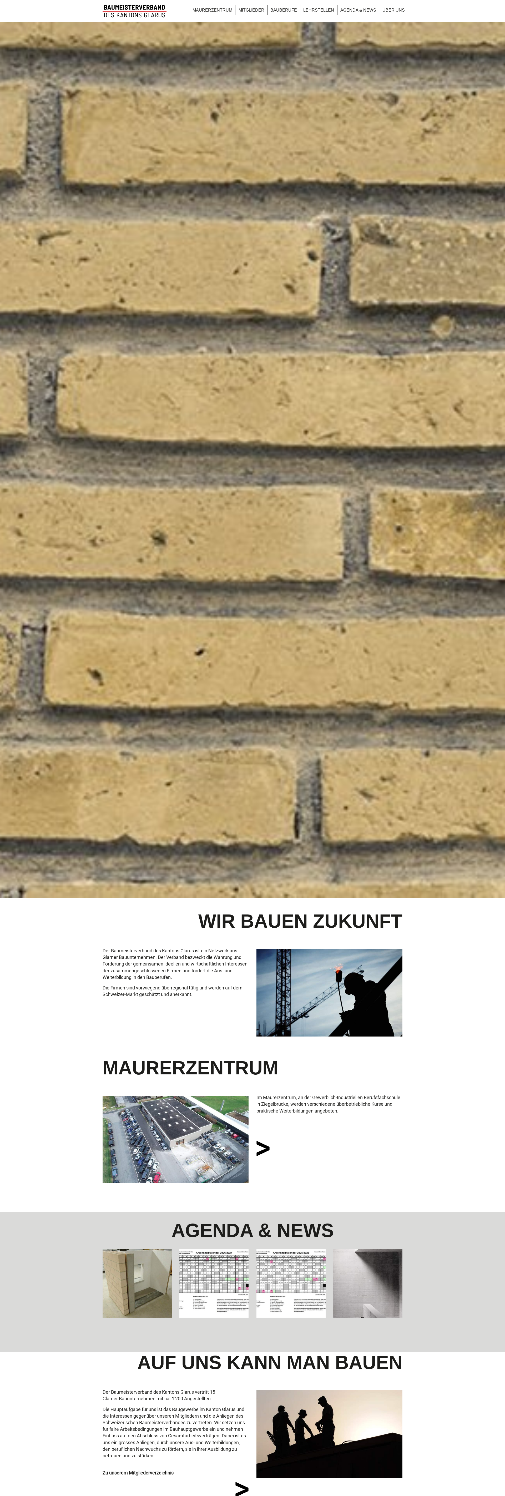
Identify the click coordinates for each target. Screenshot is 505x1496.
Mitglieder (251, 10)
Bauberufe (283, 10)
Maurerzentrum (212, 10)
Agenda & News (358, 10)
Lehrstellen (318, 10)
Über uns (393, 10)
